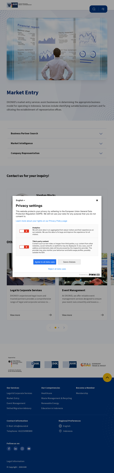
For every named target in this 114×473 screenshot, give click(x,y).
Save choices (69, 262)
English (19, 200)
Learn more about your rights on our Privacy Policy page (41, 221)
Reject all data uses (57, 269)
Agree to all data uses (45, 262)
